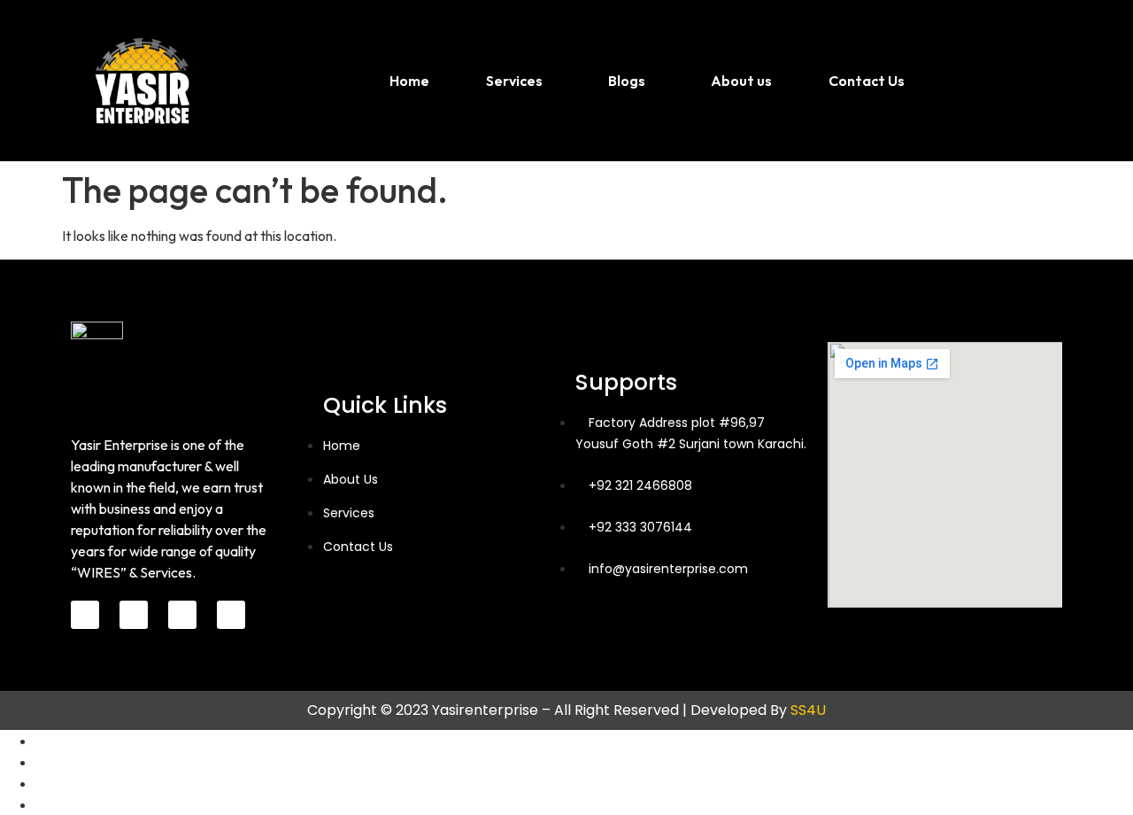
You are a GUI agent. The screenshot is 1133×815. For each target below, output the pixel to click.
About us (741, 80)
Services (514, 80)
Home (409, 80)
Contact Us (867, 80)
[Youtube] (231, 615)
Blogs (626, 80)
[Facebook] (85, 615)
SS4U (808, 710)
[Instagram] (182, 615)
